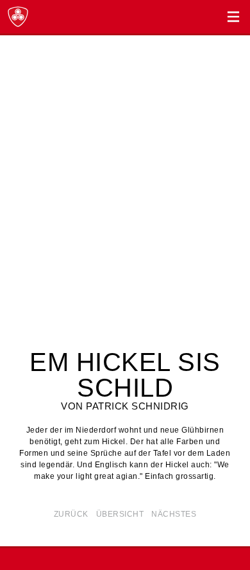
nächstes (173, 514)
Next (235, 201)
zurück (71, 514)
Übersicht (120, 514)
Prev (14, 201)
